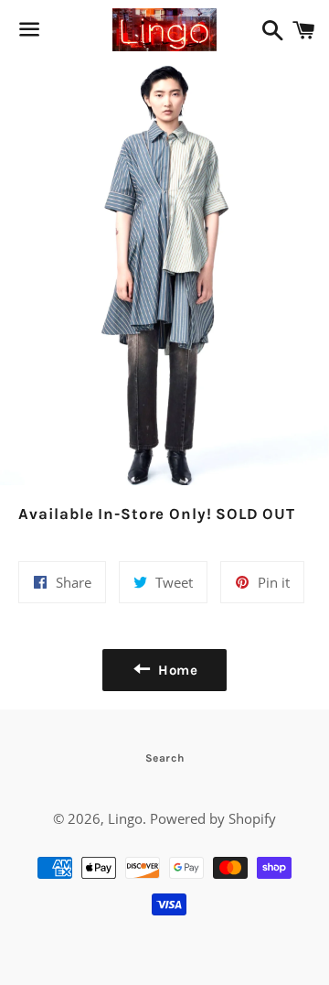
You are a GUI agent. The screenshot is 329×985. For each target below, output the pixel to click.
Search (165, 758)
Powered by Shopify (213, 818)
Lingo (125, 818)
